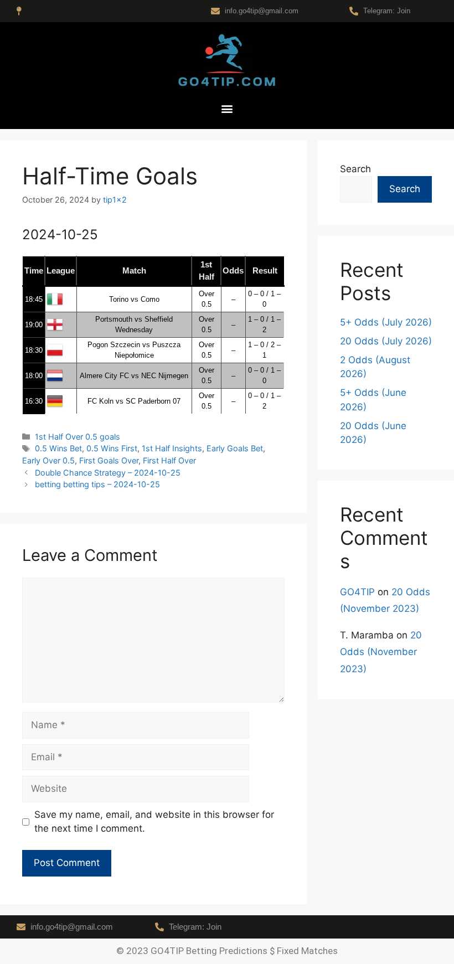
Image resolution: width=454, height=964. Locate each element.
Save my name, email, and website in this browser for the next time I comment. (154, 821)
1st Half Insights (172, 448)
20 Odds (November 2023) (381, 652)
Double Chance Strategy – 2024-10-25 (107, 472)
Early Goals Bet (235, 448)
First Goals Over (108, 460)
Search (355, 168)
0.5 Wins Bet (58, 448)
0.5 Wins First (111, 448)
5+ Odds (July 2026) (386, 322)
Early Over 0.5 (48, 460)
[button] (227, 109)
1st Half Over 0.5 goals (77, 436)
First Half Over (169, 460)
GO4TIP (357, 591)
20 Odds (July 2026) (386, 341)
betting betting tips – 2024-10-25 (97, 484)
